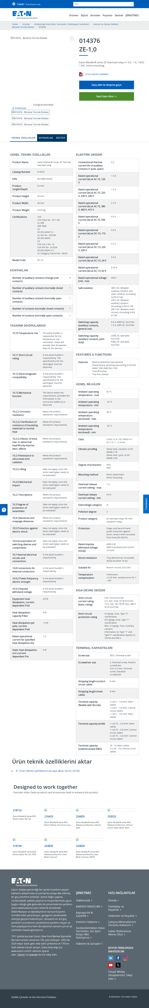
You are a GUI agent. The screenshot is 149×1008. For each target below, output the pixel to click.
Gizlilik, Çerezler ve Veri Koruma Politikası (33, 997)
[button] (146, 504)
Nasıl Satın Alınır (105, 96)
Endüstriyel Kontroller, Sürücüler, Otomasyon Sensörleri (61, 24)
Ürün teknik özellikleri (97, 74)
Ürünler (26, 24)
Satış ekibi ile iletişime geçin (107, 84)
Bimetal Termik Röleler (23, 27)
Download (20, 108)
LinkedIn (33, 954)
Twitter (21, 954)
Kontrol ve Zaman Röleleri (106, 24)
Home (15, 24)
